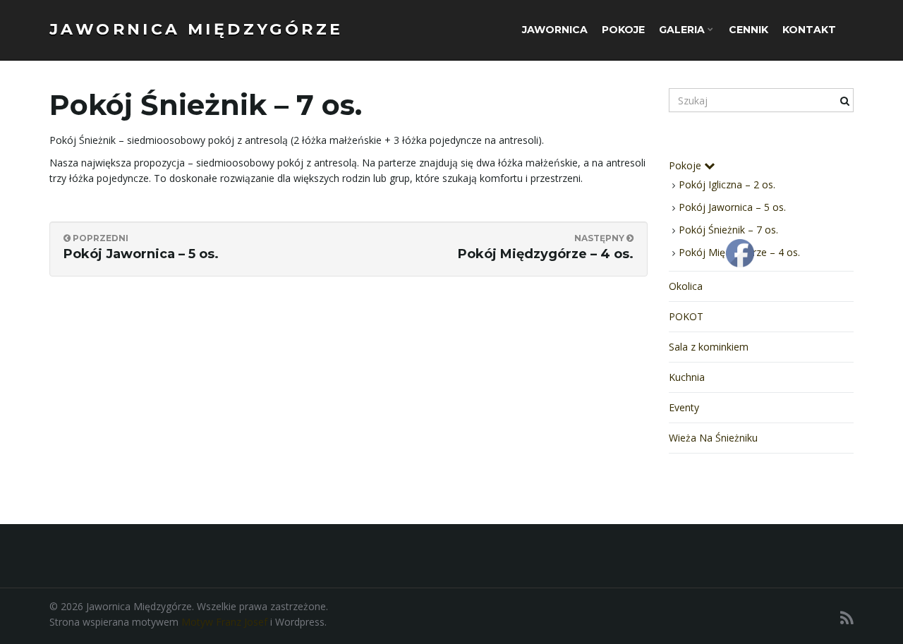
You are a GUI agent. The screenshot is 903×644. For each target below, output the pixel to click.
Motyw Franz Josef (224, 621)
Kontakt (809, 29)
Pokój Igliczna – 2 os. (727, 184)
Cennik (748, 29)
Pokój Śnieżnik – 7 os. (728, 229)
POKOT (686, 316)
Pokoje (623, 29)
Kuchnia (687, 377)
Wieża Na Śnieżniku (713, 437)
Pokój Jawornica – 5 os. (732, 207)
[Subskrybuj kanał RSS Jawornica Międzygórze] (847, 617)
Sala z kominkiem (709, 346)
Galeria (683, 29)
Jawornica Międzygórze (196, 29)
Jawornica (555, 29)
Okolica (686, 286)
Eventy (684, 407)
